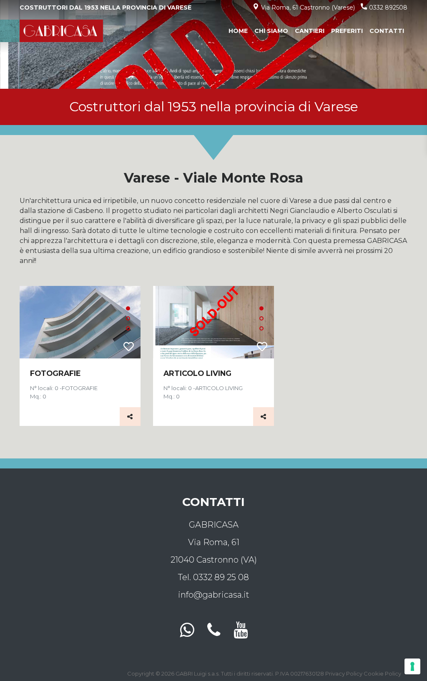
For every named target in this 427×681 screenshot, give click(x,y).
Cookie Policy (382, 673)
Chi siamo (271, 31)
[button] (128, 308)
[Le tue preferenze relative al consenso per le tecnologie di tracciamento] (412, 666)
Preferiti (347, 31)
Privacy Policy (343, 673)
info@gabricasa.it (213, 595)
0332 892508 (388, 7)
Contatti (386, 31)
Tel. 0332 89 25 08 (213, 577)
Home (240, 31)
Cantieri (309, 31)
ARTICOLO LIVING (197, 373)
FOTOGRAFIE (55, 373)
